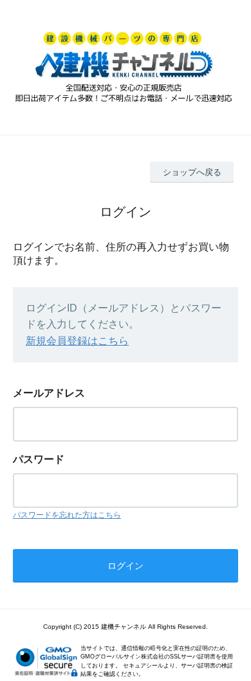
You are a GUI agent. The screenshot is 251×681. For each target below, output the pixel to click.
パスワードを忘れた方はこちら (67, 514)
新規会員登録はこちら (77, 340)
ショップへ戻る (192, 172)
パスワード (38, 459)
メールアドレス (49, 392)
